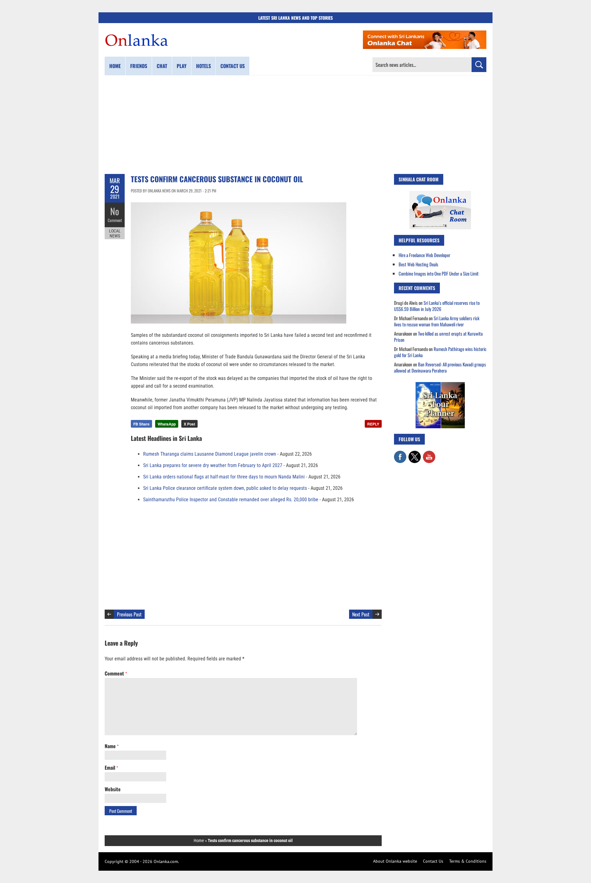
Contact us (232, 66)
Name (112, 746)
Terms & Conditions (467, 861)
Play (182, 66)
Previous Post (129, 614)
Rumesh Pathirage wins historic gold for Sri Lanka (440, 351)
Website (113, 789)
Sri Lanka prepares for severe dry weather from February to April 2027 (212, 465)
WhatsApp (167, 424)
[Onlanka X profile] (414, 453)
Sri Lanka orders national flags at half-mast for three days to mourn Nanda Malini (224, 477)
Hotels (203, 66)
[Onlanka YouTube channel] (429, 453)
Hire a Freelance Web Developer (424, 255)
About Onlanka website (395, 861)
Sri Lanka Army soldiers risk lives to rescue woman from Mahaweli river (436, 321)
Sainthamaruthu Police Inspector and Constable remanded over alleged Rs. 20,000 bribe (230, 499)
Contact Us (433, 861)
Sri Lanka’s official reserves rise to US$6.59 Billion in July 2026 (437, 305)
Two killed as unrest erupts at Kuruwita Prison (438, 336)
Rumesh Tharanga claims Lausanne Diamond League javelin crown (209, 454)
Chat (162, 66)
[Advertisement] (295, 125)
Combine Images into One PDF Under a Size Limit (439, 273)
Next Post (360, 614)
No (114, 211)
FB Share (141, 424)
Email (111, 767)
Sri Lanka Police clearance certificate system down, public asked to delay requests (225, 488)
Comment (115, 220)
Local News (115, 233)
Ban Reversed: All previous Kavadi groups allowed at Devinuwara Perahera (440, 367)
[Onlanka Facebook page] (400, 453)
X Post (189, 424)
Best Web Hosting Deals (418, 264)
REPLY (373, 424)
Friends (138, 66)
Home (115, 66)
